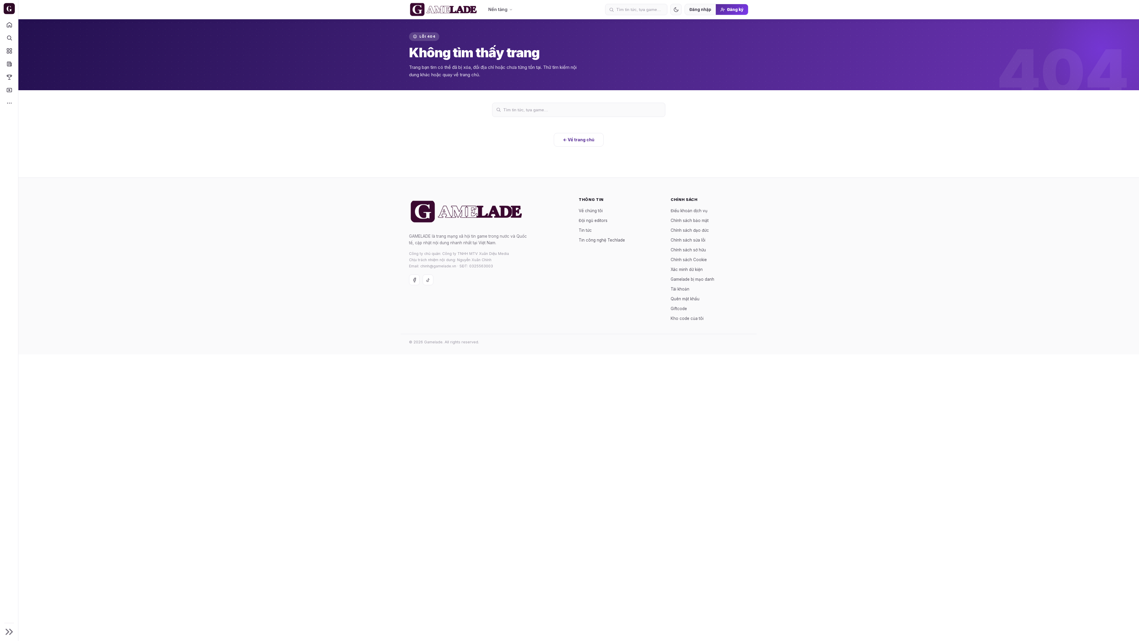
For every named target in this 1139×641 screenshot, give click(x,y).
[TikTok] (428, 280)
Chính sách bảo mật (690, 220)
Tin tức (585, 230)
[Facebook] (414, 280)
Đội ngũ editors (593, 220)
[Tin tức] (9, 64)
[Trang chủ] (9, 24)
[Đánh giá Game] (9, 51)
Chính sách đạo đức (690, 230)
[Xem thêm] (9, 103)
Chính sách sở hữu (688, 249)
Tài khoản (680, 288)
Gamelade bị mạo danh (692, 279)
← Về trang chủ (578, 139)
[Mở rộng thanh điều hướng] (9, 632)
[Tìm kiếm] (9, 37)
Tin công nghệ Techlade (602, 239)
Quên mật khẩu (685, 298)
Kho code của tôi (687, 318)
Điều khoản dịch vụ (689, 210)
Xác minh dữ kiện (687, 269)
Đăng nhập (700, 9)
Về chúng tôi (591, 210)
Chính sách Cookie (689, 259)
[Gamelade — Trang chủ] (9, 8)
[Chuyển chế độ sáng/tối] (676, 9)
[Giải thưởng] (9, 77)
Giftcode (679, 308)
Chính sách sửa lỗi (688, 239)
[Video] (9, 90)
